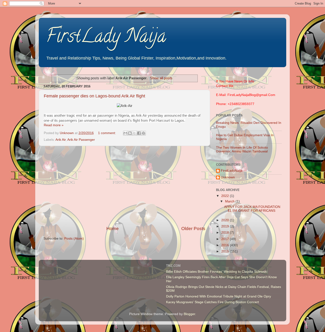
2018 (225, 232)
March (230, 201)
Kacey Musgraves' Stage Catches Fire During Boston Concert (212, 302)
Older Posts (193, 228)
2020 (225, 220)
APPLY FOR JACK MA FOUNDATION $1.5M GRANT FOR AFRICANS (252, 208)
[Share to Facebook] (139, 133)
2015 (225, 251)
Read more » (54, 125)
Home (112, 228)
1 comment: (107, 133)
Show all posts (161, 78)
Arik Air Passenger (81, 139)
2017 (225, 239)
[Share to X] (134, 133)
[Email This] (125, 133)
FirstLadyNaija (231, 170)
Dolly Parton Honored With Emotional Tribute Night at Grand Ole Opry (218, 296)
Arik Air (60, 139)
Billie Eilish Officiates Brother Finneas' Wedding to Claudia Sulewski (216, 271)
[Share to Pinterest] (143, 133)
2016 (225, 245)
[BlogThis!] (130, 133)
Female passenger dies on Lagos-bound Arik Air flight (94, 96)
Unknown (228, 177)
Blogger (189, 314)
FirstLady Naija (106, 38)
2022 (225, 196)
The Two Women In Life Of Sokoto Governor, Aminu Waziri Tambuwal (242, 149)
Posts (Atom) (74, 238)
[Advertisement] (124, 185)
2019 (225, 226)
